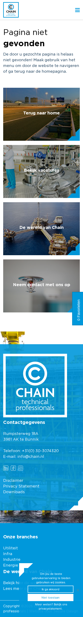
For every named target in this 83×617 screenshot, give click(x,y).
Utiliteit (10, 548)
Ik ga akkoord (50, 589)
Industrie (12, 560)
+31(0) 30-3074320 (40, 451)
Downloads (14, 492)
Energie (10, 565)
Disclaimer (13, 481)
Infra (7, 554)
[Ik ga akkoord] (78, 590)
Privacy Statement (21, 486)
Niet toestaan (51, 597)
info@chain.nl (30, 457)
